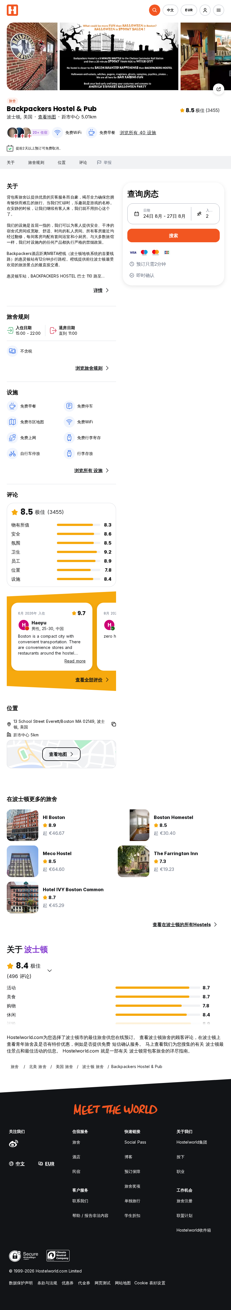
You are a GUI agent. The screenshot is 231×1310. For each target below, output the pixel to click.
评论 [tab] (83, 162)
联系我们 (80, 1200)
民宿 (76, 1171)
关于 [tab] (11, 162)
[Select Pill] (154, 10)
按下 (181, 1156)
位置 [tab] (62, 162)
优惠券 (68, 1282)
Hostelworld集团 (192, 1142)
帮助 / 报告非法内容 (90, 1215)
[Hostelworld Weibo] (13, 1143)
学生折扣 (132, 1215)
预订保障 (132, 1171)
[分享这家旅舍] (218, 89)
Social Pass (135, 1142)
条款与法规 (47, 1282)
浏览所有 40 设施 (138, 132)
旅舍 (12, 101)
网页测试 (102, 1282)
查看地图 (47, 117)
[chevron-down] (49, 970)
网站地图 (123, 1282)
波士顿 (13, 117)
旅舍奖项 (132, 1186)
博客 (128, 1156)
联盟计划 (184, 1215)
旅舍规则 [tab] (36, 162)
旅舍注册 (184, 1200)
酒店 (76, 1156)
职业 (181, 1171)
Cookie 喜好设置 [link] (149, 1282)
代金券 (84, 1282)
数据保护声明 (21, 1282)
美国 (27, 117)
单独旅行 (132, 1200)
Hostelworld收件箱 (194, 1230)
